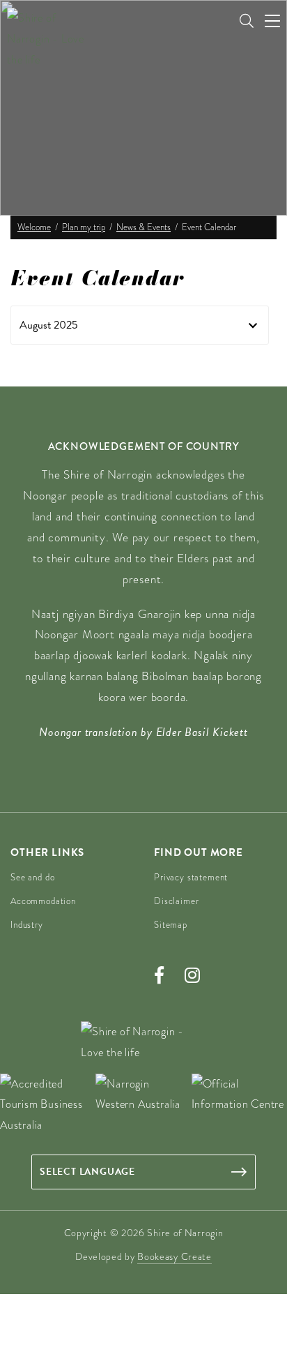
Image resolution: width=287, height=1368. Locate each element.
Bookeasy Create (174, 1256)
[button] (139, 325)
